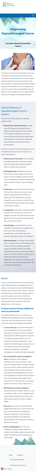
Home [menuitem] (11, 455)
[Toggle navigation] (33, 15)
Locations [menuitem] (20, 455)
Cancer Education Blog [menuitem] (17, 460)
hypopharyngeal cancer (17, 78)
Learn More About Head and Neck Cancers (18, 44)
